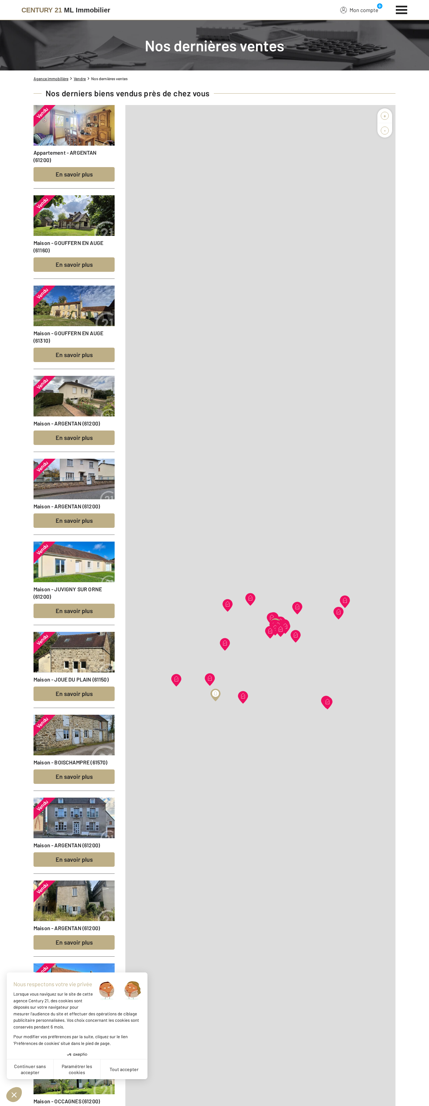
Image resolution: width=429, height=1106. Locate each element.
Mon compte (364, 10)
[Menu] (402, 9)
